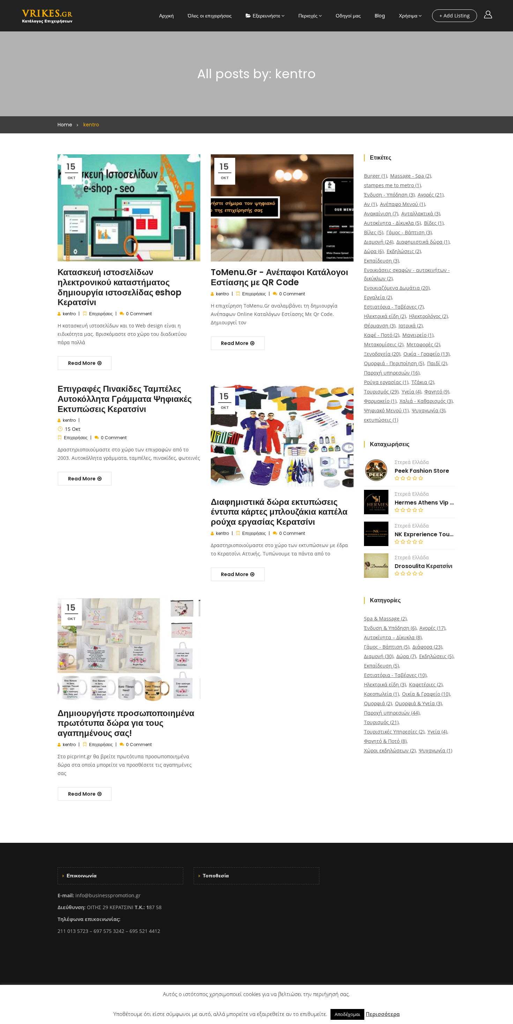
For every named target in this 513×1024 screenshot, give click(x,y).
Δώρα (374, 251)
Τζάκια (422, 382)
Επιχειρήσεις (101, 314)
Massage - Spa (410, 175)
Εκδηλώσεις (404, 251)
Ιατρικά (411, 325)
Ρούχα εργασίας (386, 382)
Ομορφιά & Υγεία (418, 703)
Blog (380, 15)
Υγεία (411, 391)
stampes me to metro (392, 185)
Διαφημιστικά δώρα (422, 241)
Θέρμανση (379, 325)
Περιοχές (308, 15)
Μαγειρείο (417, 335)
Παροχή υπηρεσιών (391, 372)
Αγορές (431, 194)
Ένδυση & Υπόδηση (390, 628)
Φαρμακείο (380, 401)
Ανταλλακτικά (420, 213)
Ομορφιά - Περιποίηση (394, 363)
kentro (69, 314)
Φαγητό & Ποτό (385, 741)
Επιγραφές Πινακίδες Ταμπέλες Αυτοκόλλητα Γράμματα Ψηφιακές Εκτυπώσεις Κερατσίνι (125, 399)
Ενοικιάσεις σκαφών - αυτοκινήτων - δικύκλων (407, 274)
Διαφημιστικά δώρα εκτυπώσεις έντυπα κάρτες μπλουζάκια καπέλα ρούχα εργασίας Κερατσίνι (279, 512)
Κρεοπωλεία (381, 694)
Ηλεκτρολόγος (428, 316)
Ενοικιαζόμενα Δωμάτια (397, 288)
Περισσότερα (383, 1013)
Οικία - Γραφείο (426, 354)
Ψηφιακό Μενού (386, 410)
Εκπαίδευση (381, 260)
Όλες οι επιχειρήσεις (210, 15)
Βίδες (434, 223)
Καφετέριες (426, 684)
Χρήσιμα (408, 15)
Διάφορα (427, 646)
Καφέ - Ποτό (381, 335)
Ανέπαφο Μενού (402, 204)
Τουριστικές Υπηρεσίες (394, 731)
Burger (375, 175)
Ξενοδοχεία (382, 354)
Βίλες (373, 232)
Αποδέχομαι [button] (347, 1014)
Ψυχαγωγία (428, 410)
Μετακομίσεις (383, 344)
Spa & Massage (385, 618)
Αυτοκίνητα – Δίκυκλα (393, 637)
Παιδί (437, 363)
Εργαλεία (378, 297)
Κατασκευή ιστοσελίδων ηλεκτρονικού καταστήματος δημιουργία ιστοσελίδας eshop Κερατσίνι (119, 287)
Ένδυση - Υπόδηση (389, 194)
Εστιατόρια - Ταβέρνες (394, 306)
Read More (82, 363)
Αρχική (166, 15)
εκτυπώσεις (381, 420)
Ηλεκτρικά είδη (385, 316)
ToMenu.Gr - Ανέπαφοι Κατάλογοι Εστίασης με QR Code (279, 277)
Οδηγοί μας (348, 15)
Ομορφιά (378, 703)
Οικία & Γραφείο (426, 694)
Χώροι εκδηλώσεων (390, 750)
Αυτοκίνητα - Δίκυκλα (392, 223)
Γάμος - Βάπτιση (409, 232)
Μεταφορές (423, 344)
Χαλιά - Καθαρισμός (426, 401)
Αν (370, 204)
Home (65, 124)
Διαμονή (378, 241)
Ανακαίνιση (381, 213)
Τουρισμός (381, 391)
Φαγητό (436, 391)
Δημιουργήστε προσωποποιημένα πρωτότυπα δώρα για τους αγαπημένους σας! (126, 723)
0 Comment (139, 314)
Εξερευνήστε (266, 15)
